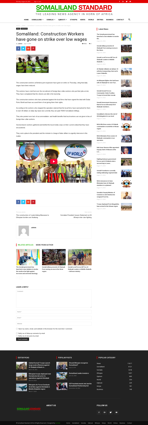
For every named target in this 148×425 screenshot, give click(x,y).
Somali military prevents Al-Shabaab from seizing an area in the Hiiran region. (53, 269)
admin (20, 43)
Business (109, 20)
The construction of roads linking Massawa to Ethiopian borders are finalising (32, 216)
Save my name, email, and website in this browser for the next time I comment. (45, 329)
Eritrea (100, 20)
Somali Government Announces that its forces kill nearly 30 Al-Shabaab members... (107, 105)
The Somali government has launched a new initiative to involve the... (108, 36)
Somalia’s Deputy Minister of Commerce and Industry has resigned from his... (106, 195)
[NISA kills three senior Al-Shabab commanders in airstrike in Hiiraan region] (126, 127)
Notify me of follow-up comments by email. (31, 333)
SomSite (57, 423)
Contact (120, 20)
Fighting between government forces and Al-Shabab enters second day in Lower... (106, 161)
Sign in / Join (37, 1)
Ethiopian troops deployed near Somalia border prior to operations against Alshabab (40, 376)
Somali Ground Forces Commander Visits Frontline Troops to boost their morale (106, 93)
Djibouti (61, 20)
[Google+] (123, 1)
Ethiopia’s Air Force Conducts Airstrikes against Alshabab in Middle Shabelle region (39, 387)
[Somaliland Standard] (74, 10)
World (91, 20)
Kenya (82, 20)
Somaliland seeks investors (79, 373)
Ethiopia (73, 20)
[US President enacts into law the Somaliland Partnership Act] (61, 386)
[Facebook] (119, 1)
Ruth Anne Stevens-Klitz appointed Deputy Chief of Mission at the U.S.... (108, 150)
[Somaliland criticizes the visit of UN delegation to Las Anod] (126, 116)
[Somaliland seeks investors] (61, 376)
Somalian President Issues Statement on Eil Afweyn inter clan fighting (76, 216)
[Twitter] (126, 1)
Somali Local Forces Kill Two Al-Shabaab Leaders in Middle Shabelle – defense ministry (79, 269)
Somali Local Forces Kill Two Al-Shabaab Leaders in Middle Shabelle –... (107, 60)
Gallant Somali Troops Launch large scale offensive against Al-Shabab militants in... (39, 365)
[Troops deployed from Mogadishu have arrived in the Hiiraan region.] (126, 207)
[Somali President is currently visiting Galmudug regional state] (126, 173)
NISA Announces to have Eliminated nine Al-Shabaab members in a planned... (105, 183)
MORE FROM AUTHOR (44, 245)
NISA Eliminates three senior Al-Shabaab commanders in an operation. (107, 138)
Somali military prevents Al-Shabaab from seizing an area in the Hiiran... (107, 48)
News (23, 25)
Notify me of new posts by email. (28, 336)
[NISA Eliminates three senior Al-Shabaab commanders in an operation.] (126, 138)
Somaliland (37, 20)
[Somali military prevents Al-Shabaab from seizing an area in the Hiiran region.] (54, 257)
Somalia (50, 20)
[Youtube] (130, 1)
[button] (129, 20)
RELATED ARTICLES (25, 245)
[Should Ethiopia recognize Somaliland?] (61, 365)
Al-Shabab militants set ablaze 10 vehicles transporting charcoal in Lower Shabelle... (107, 71)
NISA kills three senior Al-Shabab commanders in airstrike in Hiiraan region (108, 126)
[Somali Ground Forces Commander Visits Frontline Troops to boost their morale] (126, 93)
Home (26, 20)
